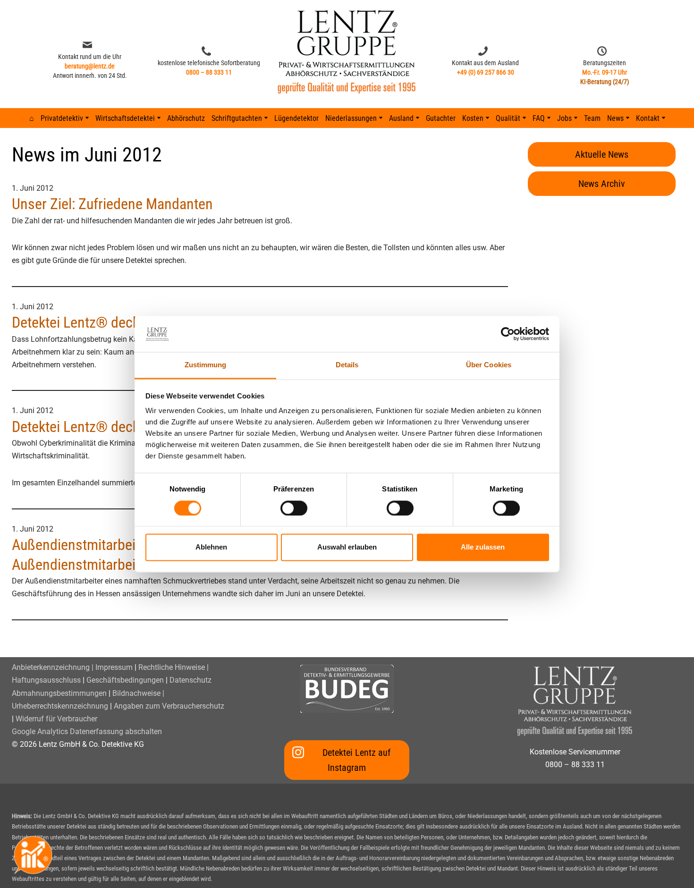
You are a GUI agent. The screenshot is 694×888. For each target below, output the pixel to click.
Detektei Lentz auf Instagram (356, 760)
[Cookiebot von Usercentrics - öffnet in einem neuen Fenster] (507, 334)
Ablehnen (211, 547)
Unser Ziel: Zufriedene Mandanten (112, 204)
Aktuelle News (601, 154)
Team (592, 118)
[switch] (293, 508)
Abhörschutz (186, 118)
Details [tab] (347, 365)
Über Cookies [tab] (488, 365)
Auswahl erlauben (347, 547)
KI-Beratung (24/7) (604, 81)
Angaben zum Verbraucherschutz (169, 706)
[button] (87, 117)
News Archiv (601, 183)
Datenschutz (190, 680)
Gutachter (441, 118)
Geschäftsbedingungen (125, 680)
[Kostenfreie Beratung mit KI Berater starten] (33, 855)
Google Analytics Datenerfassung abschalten (87, 731)
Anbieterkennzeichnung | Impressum (72, 667)
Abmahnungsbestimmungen (59, 693)
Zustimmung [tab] (206, 365)
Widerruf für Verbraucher (56, 718)
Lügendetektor (296, 118)
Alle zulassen (483, 547)
